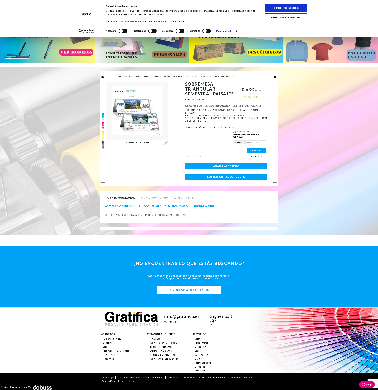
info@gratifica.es (182, 316)
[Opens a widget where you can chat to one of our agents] (367, 385)
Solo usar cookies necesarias (286, 17)
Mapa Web (108, 358)
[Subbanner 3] (236, 44)
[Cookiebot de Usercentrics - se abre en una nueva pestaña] (86, 31)
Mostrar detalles (224, 31)
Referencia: (192, 99)
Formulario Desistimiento (211, 377)
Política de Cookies (153, 377)
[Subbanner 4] (331, 44)
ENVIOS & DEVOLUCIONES (154, 198)
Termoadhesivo (203, 362)
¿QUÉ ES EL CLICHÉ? (183, 198)
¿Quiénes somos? (112, 338)
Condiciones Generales (240, 377)
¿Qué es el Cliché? (242, 131)
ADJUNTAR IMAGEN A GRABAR (246, 135)
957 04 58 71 (172, 321)
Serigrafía (200, 338)
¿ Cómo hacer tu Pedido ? (163, 342)
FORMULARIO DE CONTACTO (189, 289)
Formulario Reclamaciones (181, 377)
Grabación (200, 346)
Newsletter (109, 354)
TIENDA (110, 77)
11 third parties (129, 21)
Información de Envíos (161, 350)
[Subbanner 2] (141, 44)
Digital (198, 358)
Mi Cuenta (154, 338)
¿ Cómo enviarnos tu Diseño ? (165, 358)
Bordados (200, 366)
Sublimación (201, 354)
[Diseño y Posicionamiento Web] (42, 387)
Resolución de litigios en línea (118, 381)
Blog (105, 346)
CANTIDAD (257, 156)
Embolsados (201, 370)
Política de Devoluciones (162, 354)
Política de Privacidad (128, 377)
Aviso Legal (108, 377)
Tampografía (201, 342)
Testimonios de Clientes (116, 350)
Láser (198, 350)
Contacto (108, 342)
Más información (121, 198)
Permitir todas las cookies (286, 8)
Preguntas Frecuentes (160, 346)
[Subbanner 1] (47, 44)
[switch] (152, 30)
